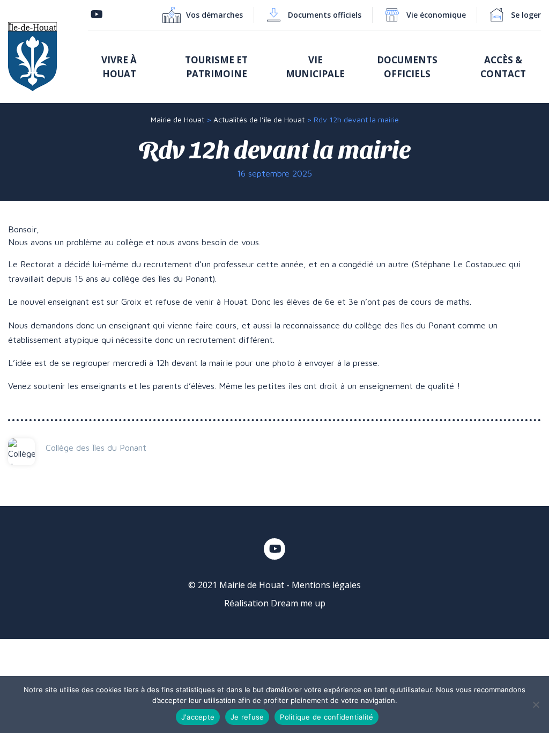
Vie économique (436, 15)
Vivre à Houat (119, 67)
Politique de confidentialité (326, 717)
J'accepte (197, 717)
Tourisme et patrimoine (216, 67)
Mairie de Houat (177, 119)
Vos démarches (214, 15)
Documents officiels (324, 15)
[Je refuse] (535, 704)
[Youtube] (97, 14)
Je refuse (247, 717)
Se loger (526, 15)
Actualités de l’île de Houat (259, 119)
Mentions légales (326, 585)
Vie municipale (315, 67)
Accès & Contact (503, 67)
